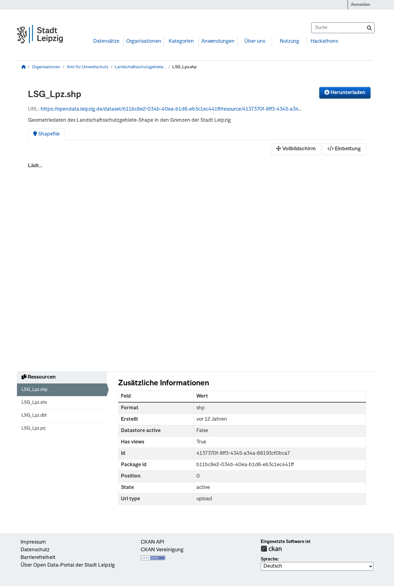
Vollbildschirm (298, 149)
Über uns (254, 41)
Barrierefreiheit (38, 557)
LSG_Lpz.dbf (34, 415)
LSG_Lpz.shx (34, 402)
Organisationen (143, 41)
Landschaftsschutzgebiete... (140, 67)
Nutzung (289, 41)
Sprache (269, 559)
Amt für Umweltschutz (87, 67)
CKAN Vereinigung (162, 550)
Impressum (33, 542)
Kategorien (181, 41)
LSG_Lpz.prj (33, 428)
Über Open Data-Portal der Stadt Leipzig (68, 565)
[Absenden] (369, 27)
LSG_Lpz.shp (184, 67)
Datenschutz (35, 550)
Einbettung (347, 149)
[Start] (23, 67)
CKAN (271, 548)
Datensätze (106, 41)
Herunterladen (347, 92)
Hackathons (324, 41)
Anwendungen (218, 41)
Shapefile (48, 134)
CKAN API (152, 542)
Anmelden (360, 5)
